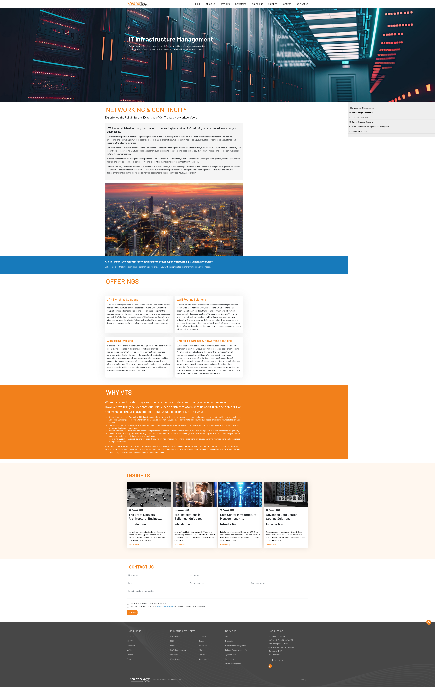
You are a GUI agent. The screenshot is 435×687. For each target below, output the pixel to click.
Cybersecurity (230, 654)
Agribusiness (204, 659)
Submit (132, 612)
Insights (130, 650)
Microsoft (229, 641)
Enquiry (130, 659)
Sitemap (303, 680)
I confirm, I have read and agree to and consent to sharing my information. (168, 606)
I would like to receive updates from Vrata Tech (148, 603)
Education (203, 645)
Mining (201, 650)
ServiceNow (229, 659)
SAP (226, 636)
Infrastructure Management (235, 645)
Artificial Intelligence (233, 664)
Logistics (202, 636)
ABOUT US (210, 4)
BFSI (172, 641)
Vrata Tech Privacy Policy (166, 606)
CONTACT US (302, 4)
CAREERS (286, 4)
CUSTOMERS (257, 4)
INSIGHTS (272, 4)
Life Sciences (175, 659)
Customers (131, 645)
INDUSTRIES (240, 4)
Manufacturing (175, 636)
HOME (198, 4)
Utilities (202, 654)
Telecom (202, 641)
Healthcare (174, 654)
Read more (133, 545)
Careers (130, 654)
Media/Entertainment (178, 650)
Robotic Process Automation (236, 650)
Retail (172, 645)
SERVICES (225, 4)
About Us (130, 636)
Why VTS (130, 641)
